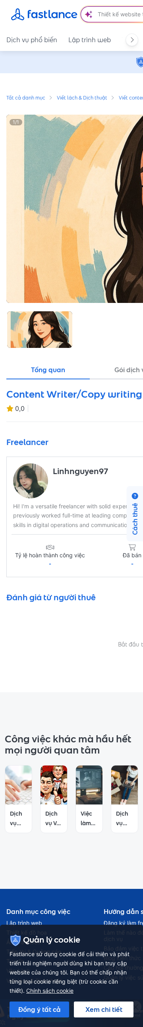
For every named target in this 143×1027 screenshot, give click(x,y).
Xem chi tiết (103, 1009)
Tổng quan (48, 370)
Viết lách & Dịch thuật (82, 98)
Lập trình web (89, 40)
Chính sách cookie (49, 990)
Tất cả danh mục (25, 98)
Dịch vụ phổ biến (31, 40)
